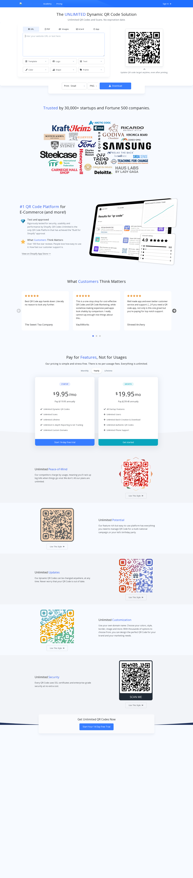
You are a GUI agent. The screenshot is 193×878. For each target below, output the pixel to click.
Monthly (85, 370)
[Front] (30, 4)
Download (117, 85)
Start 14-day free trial (64, 442)
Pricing (59, 3)
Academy (47, 3)
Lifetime (108, 370)
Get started (128, 442)
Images (65, 29)
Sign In (166, 3)
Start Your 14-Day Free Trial (96, 726)
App (97, 29)
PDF (48, 29)
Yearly (96, 370)
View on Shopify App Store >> (36, 253)
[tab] (93, 336)
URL (32, 29)
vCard (81, 29)
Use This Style (135, 496)
